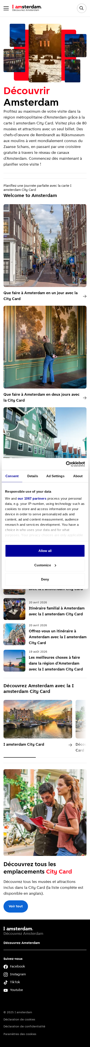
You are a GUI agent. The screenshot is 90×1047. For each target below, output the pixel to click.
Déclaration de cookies (19, 1019)
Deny (45, 579)
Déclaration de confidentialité (24, 1026)
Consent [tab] (12, 476)
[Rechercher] (82, 8)
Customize (42, 565)
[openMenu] (6, 8)
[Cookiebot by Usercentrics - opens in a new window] (66, 464)
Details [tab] (32, 476)
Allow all (45, 551)
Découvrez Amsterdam (21, 943)
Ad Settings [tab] (55, 476)
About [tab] (78, 476)
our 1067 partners (32, 498)
